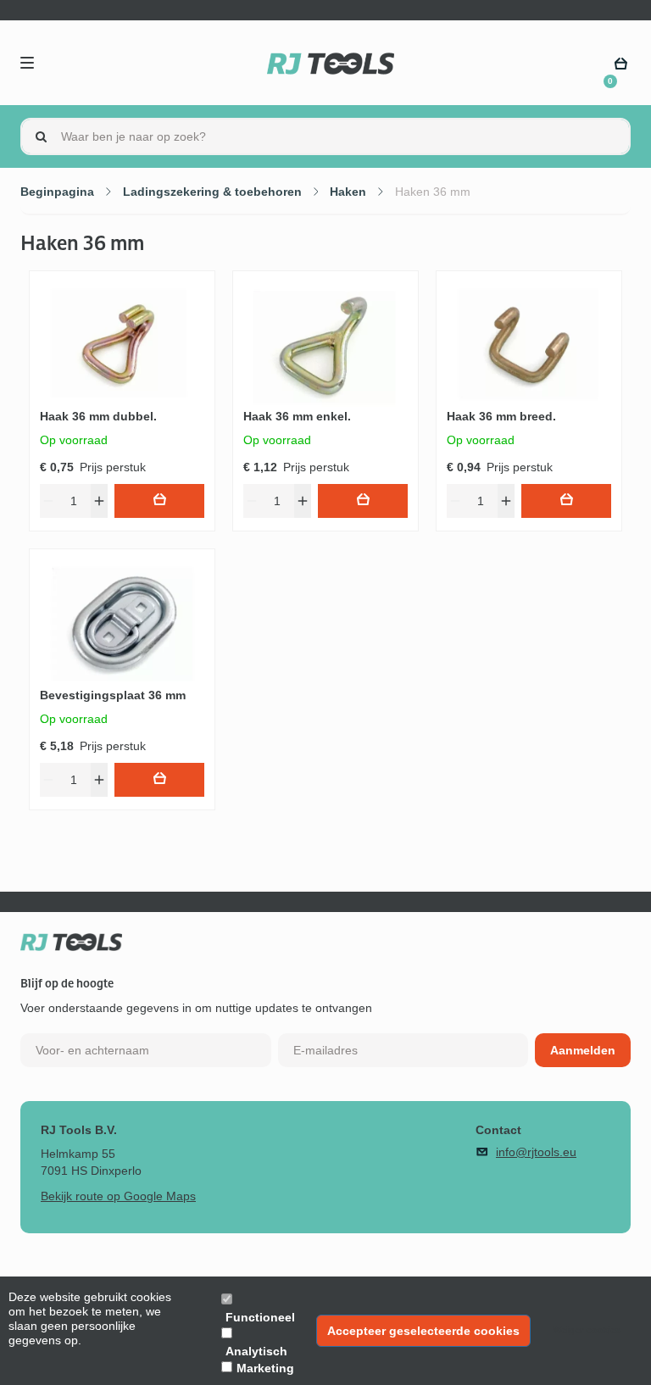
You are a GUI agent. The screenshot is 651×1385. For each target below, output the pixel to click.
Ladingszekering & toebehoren (212, 191)
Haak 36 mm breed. (501, 416)
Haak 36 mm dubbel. (98, 416)
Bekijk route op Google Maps (118, 1196)
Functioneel (260, 1317)
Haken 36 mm (432, 191)
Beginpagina (57, 191)
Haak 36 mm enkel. (297, 416)
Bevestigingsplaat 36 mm (113, 695)
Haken (348, 191)
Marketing (265, 1368)
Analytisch (256, 1351)
